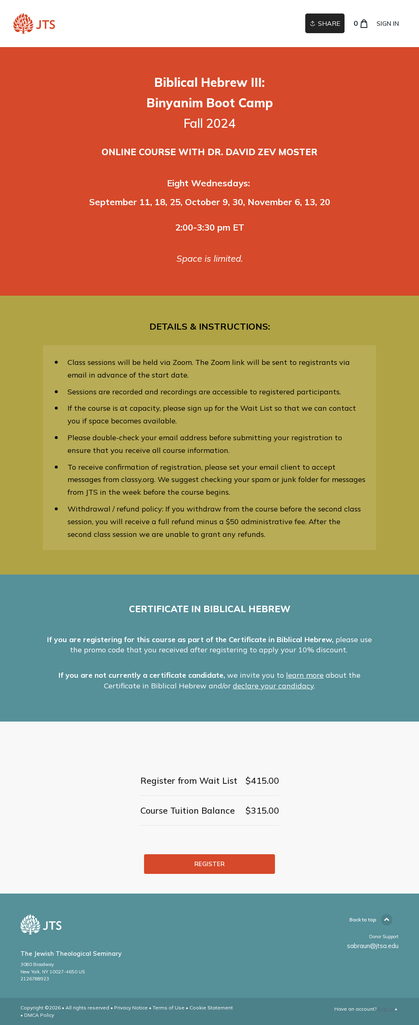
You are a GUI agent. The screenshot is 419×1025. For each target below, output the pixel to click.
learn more (305, 675)
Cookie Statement (211, 1008)
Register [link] (209, 864)
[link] (34, 23)
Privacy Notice (131, 1008)
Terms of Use (169, 1008)
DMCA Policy (39, 1015)
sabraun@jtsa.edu (373, 946)
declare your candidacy (273, 685)
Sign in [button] (387, 23)
